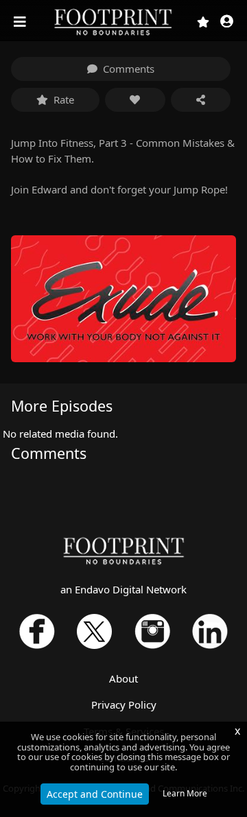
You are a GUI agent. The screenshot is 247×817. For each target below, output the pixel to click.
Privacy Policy (123, 704)
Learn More (185, 793)
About (123, 678)
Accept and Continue (95, 794)
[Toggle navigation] (21, 22)
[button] (227, 22)
